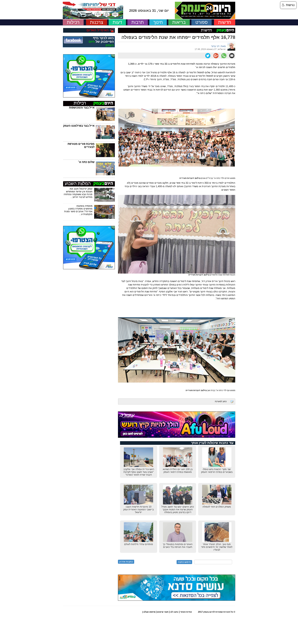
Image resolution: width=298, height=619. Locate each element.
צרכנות (96, 22)
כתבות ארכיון (126, 561)
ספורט (201, 22)
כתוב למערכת (221, 401)
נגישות (290, 5)
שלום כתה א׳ (86, 162)
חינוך (158, 22)
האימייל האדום (98, 30)
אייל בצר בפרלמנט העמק (79, 125)
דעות (117, 22)
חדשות (224, 22)
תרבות (137, 22)
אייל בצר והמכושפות (82, 107)
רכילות (73, 22)
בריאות (179, 22)
